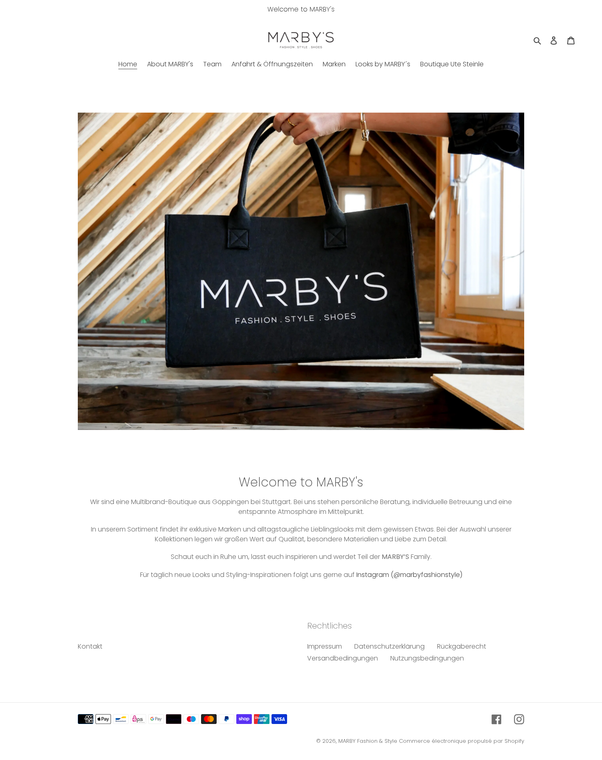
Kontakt (90, 646)
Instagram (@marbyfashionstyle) (409, 574)
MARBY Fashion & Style (367, 741)
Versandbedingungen (342, 658)
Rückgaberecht (461, 646)
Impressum (324, 646)
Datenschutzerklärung (389, 646)
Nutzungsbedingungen (427, 658)
